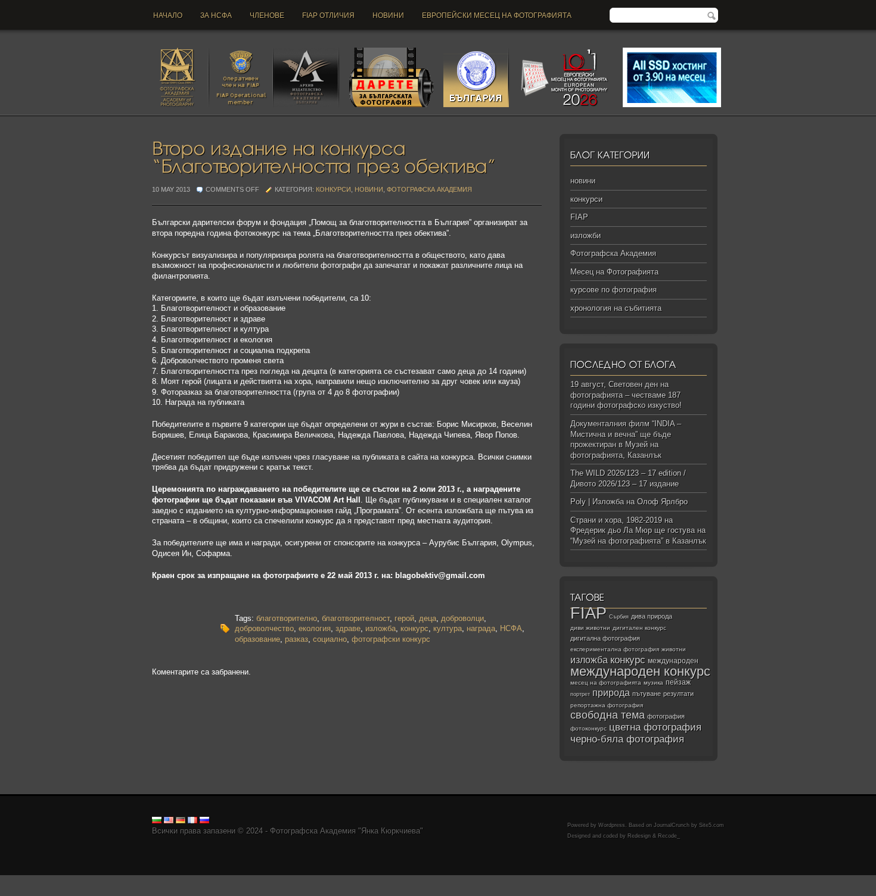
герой (404, 618)
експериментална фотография (614, 649)
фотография (666, 716)
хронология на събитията (615, 308)
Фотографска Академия (429, 189)
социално (330, 639)
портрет (580, 694)
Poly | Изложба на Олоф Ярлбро (629, 501)
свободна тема (607, 715)
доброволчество (264, 628)
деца (427, 618)
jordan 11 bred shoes (584, 880)
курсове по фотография (613, 289)
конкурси (333, 189)
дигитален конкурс (639, 628)
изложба (380, 628)
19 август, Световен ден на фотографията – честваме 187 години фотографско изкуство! (626, 395)
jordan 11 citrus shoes (414, 880)
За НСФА (216, 15)
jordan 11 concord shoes (242, 880)
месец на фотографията (605, 682)
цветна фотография (655, 727)
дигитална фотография (605, 638)
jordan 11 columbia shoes (330, 880)
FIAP (579, 217)
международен (673, 661)
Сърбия (619, 616)
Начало (167, 15)
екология (315, 628)
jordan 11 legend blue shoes (149, 880)
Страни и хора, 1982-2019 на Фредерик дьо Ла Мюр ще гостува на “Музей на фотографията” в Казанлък (638, 530)
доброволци (462, 618)
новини (388, 15)
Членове (267, 15)
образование (257, 639)
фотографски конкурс (391, 639)
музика (653, 682)
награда (481, 628)
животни (673, 649)
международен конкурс (640, 671)
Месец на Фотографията (614, 271)
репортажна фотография (606, 705)
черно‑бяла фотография (627, 739)
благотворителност (356, 618)
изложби (585, 235)
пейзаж (678, 682)
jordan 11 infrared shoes (751, 880)
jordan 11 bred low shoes (665, 880)
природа (611, 692)
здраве (348, 628)
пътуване (646, 693)
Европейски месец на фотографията (496, 15)
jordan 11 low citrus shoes (68, 890)
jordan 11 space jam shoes (500, 880)
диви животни (590, 628)
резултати (678, 693)
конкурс (414, 628)
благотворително (286, 618)
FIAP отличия (328, 15)
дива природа (651, 616)
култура (447, 628)
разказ (296, 639)
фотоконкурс (588, 728)
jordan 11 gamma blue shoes (49, 880)
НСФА (511, 628)
